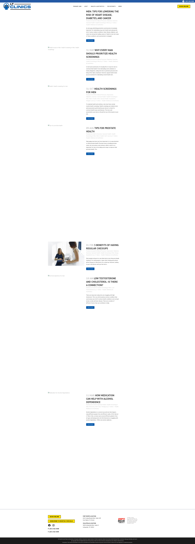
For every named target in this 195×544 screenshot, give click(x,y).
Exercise (115, 21)
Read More (90, 40)
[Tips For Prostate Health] (66, 182)
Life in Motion (114, 540)
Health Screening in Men (102, 22)
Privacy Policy (91, 540)
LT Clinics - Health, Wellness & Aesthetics (107, 100)
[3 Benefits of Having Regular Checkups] (66, 254)
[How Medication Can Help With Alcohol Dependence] (66, 449)
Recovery (92, 406)
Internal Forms (121, 540)
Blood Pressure (102, 21)
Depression (110, 95)
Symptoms (112, 98)
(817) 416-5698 (54, 529)
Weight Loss (89, 100)
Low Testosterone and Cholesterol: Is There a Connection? (102, 282)
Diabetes (109, 21)
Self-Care (107, 136)
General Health (90, 22)
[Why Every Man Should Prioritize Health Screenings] (66, 58)
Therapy (103, 406)
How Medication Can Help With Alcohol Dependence (100, 399)
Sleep (116, 253)
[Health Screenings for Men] (66, 95)
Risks (98, 98)
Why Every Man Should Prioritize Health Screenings (101, 53)
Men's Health (93, 98)
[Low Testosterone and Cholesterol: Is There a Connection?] (66, 332)
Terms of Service (101, 540)
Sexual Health (105, 98)
